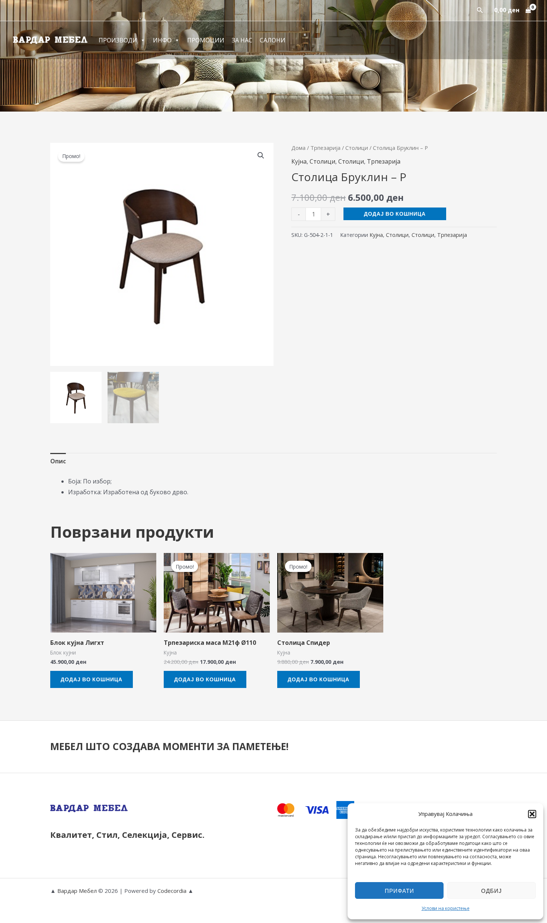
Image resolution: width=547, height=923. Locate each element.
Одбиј (491, 890)
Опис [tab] (58, 461)
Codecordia (172, 890)
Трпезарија (325, 147)
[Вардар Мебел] (50, 39)
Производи (118, 40)
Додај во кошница (395, 213)
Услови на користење (446, 908)
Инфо (162, 40)
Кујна (299, 161)
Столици (356, 147)
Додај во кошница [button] (91, 679)
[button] (532, 814)
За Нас (242, 40)
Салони (272, 40)
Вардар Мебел (77, 890)
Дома (298, 147)
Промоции (205, 40)
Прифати (399, 890)
